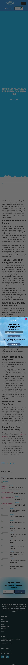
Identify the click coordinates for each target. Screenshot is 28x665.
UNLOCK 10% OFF (14, 336)
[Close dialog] (26, 319)
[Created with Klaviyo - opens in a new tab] (14, 347)
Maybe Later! (14, 344)
